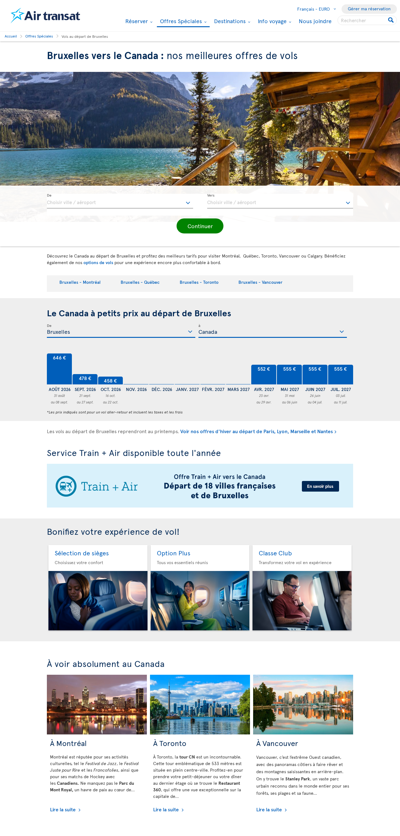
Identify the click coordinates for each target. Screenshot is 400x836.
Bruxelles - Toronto (199, 282)
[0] (135, 369)
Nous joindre (315, 21)
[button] (200, 225)
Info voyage (271, 21)
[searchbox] (367, 20)
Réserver (135, 21)
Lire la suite (63, 809)
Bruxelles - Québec (140, 282)
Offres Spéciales (180, 21)
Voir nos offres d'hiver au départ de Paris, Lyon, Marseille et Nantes (256, 431)
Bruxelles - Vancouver (260, 282)
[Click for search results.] (391, 20)
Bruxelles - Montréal (80, 282)
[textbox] (120, 201)
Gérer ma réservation (369, 9)
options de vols (98, 262)
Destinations (229, 21)
